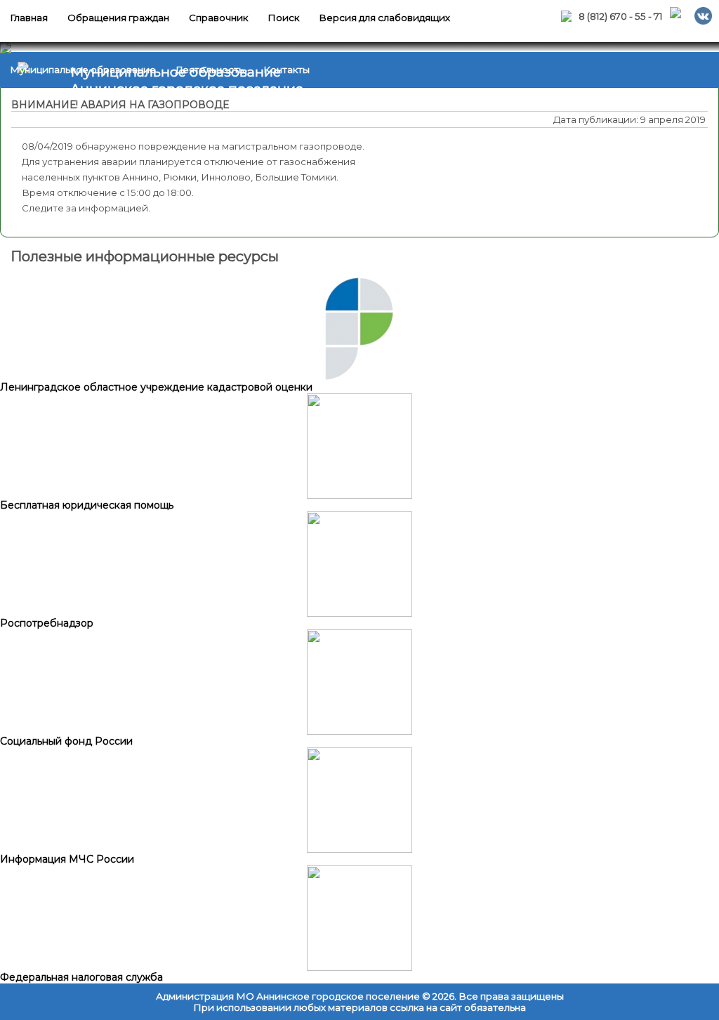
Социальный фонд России (66, 741)
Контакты (286, 69)
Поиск (283, 17)
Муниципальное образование (83, 69)
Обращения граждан (118, 17)
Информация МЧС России (67, 859)
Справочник (218, 17)
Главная (29, 17)
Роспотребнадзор (46, 623)
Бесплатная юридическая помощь (86, 505)
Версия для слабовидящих (384, 17)
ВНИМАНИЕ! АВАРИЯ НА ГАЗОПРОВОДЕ (120, 104)
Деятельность (210, 69)
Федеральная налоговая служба (81, 977)
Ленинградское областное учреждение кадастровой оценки (156, 387)
